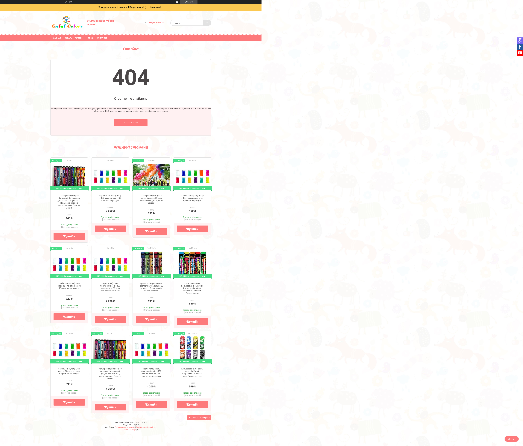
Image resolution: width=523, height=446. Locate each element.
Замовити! (155, 7)
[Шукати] (207, 23)
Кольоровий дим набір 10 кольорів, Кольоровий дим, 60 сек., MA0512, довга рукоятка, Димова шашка (110, 374)
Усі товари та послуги (198, 417)
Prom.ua (144, 422)
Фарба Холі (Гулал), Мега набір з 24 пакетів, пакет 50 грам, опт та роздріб (69, 371)
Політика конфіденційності (146, 427)
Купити (69, 236)
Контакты (102, 38)
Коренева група (131, 123)
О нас (90, 38)
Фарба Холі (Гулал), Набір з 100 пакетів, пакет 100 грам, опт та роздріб (110, 198)
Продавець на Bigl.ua (131, 425)
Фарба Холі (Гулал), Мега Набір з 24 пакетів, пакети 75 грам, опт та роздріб (69, 285)
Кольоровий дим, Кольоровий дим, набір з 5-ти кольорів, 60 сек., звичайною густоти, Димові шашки (192, 288)
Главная (56, 38)
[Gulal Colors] (67, 23)
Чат (513, 439)
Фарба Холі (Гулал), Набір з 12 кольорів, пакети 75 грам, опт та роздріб (192, 198)
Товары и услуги (73, 38)
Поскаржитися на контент (125, 427)
